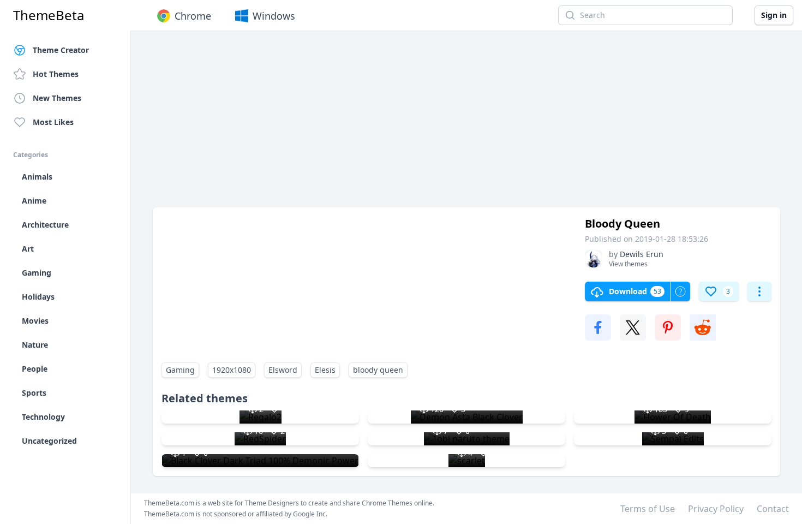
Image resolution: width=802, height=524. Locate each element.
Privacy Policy (716, 509)
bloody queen (378, 370)
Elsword (282, 370)
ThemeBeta (48, 15)
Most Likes (53, 122)
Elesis (325, 370)
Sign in (774, 15)
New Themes (57, 98)
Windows (274, 15)
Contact (773, 509)
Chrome (193, 15)
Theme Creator (61, 50)
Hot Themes (56, 74)
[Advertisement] (466, 124)
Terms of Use (647, 509)
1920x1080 (231, 370)
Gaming (180, 370)
